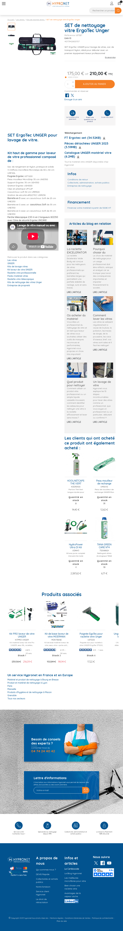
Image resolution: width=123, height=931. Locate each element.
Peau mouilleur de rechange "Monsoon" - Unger (104, 482)
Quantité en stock (76, 499)
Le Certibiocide (71, 869)
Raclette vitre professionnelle (22, 272)
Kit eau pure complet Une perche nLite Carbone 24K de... (75, 556)
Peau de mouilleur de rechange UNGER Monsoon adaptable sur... (104, 492)
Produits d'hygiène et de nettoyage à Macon (30, 692)
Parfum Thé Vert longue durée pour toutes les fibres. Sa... (76, 492)
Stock (90, 655)
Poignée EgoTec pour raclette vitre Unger (91, 635)
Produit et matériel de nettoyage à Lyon (27, 682)
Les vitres (12, 260)
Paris (10, 686)
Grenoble (12, 695)
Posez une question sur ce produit (90, 119)
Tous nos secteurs (16, 698)
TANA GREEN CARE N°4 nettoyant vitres (104, 546)
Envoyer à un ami (73, 99)
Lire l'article (74, 292)
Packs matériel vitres (18, 276)
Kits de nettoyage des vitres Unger (25, 282)
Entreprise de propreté (19, 285)
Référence (69, 35)
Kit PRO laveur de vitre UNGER (21, 635)
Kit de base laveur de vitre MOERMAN (56, 635)
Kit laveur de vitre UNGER (20, 269)
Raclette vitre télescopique (21, 279)
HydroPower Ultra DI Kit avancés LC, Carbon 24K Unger (76, 546)
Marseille (12, 689)
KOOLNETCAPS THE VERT (75, 482)
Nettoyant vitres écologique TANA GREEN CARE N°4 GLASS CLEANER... (104, 557)
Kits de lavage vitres (18, 266)
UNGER (11, 263)
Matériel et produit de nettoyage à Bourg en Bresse (33, 679)
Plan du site (62, 921)
